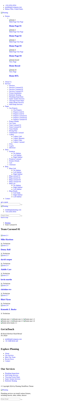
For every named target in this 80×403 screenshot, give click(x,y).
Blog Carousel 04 (15, 182)
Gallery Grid (17, 136)
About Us (8, 82)
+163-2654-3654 (10, 5)
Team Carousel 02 (15, 127)
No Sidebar (17, 153)
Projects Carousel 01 (20, 116)
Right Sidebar (17, 157)
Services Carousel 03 (16, 91)
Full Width (16, 193)
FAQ (10, 144)
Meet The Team (10, 357)
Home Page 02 (15, 36)
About (7, 353)
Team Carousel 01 (15, 125)
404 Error (12, 148)
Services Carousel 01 (16, 87)
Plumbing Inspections (16, 97)
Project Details (14, 121)
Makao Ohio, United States (14, 9)
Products (12, 151)
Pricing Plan (13, 131)
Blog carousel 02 (14, 178)
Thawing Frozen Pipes (16, 101)
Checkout (12, 165)
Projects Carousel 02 (20, 117)
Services (8, 84)
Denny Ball (5, 249)
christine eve (6, 289)
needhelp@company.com (13, 7)
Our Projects (13, 108)
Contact (7, 198)
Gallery (11, 134)
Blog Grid (12, 168)
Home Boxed (14, 66)
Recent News (9, 359)
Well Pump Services (15, 104)
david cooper (6, 259)
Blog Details (13, 191)
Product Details (14, 161)
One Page (20, 22)
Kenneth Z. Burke (8, 309)
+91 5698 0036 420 (11, 341)
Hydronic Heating (15, 95)
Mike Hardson (7, 239)
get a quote (4, 202)
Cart (10, 163)
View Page (12, 62)
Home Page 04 (15, 56)
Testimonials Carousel (16, 133)
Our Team (12, 123)
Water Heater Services (16, 102)
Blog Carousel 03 (15, 180)
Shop (6, 149)
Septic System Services (16, 99)
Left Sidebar (17, 155)
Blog (6, 166)
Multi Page (13, 22)
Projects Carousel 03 (20, 119)
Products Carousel (15, 159)
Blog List (12, 183)
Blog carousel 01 (14, 176)
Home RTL (14, 76)
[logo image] (4, 206)
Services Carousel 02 (16, 89)
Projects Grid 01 (18, 112)
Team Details (13, 129)
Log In (11, 146)
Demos (7, 16)
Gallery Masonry (18, 138)
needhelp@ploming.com (13, 210)
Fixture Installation (15, 93)
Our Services (9, 355)
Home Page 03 (15, 46)
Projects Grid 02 (18, 114)
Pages (7, 106)
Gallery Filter (17, 140)
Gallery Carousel (18, 142)
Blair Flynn (6, 299)
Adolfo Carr (6, 269)
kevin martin (6, 279)
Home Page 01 (15, 26)
